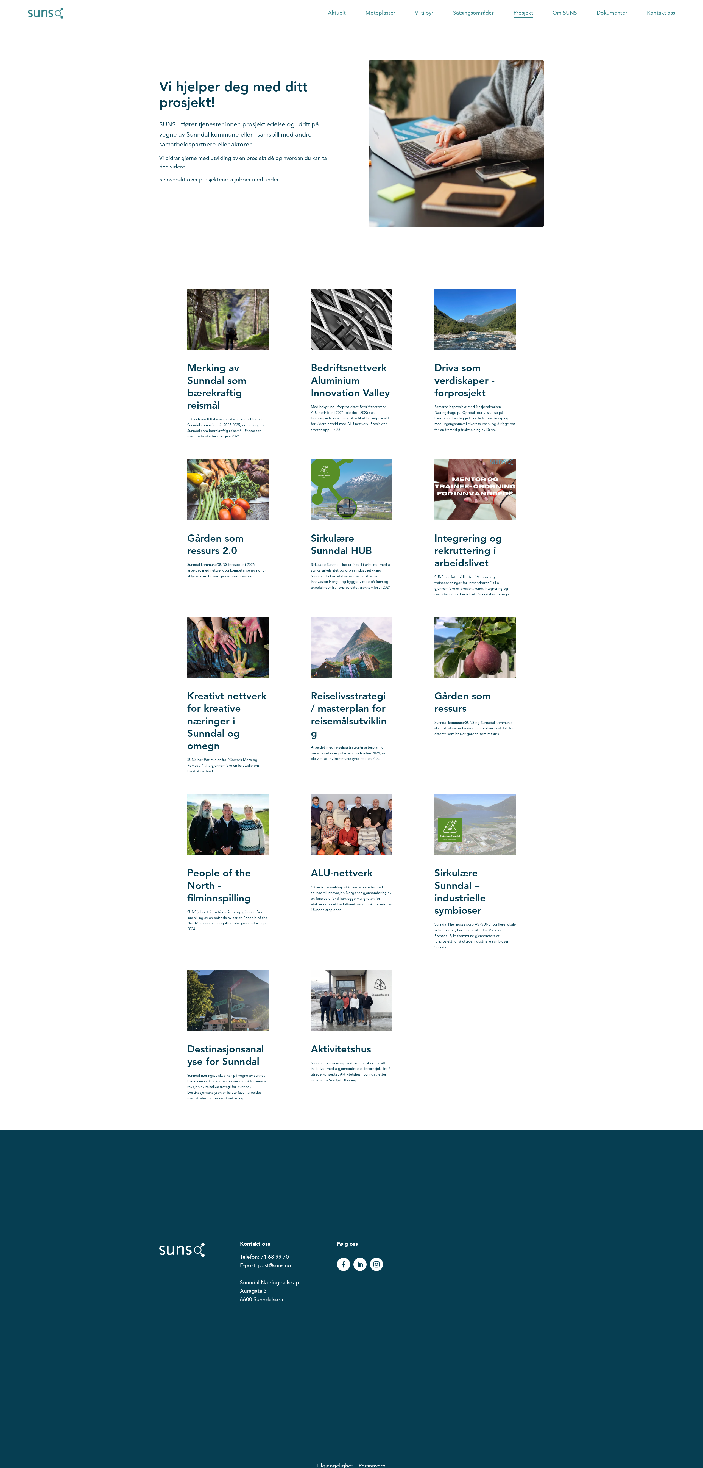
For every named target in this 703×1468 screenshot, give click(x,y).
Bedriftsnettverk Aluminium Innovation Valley (350, 381)
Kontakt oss (661, 13)
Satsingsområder (473, 13)
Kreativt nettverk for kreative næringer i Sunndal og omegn (226, 722)
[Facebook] (343, 1264)
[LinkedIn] (360, 1264)
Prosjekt (523, 13)
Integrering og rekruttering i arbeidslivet (468, 551)
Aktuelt (337, 13)
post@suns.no (274, 1265)
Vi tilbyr (424, 13)
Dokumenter (612, 13)
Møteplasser (380, 13)
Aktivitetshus (341, 1050)
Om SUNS (565, 13)
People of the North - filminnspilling (219, 886)
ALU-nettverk (342, 874)
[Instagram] (376, 1264)
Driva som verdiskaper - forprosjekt (464, 381)
